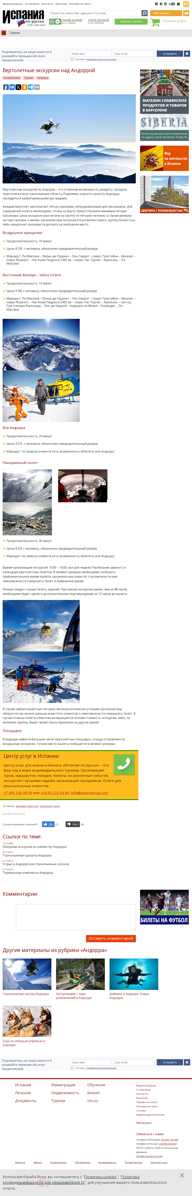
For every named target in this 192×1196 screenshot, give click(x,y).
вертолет (33, 806)
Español (186, 2)
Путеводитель (133, 1162)
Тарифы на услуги (146, 1102)
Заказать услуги (174, 21)
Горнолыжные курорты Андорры (27, 855)
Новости (20, 1162)
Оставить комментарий (111, 938)
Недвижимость (107, 1162)
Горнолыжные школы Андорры (26, 994)
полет (56, 806)
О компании (32, 3)
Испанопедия (58, 1162)
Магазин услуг (159, 1162)
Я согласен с (95, 59)
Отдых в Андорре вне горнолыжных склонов (36, 864)
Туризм (14, 33)
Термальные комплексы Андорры (28, 873)
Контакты (47, 3)
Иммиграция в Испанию (150, 1114)
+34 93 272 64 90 (98, 20)
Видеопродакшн (13, 3)
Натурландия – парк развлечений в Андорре (74, 996)
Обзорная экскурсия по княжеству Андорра (34, 847)
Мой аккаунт (144, 1122)
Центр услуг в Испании (31, 756)
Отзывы (141, 1110)
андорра (21, 806)
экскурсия (46, 806)
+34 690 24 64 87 (71, 20)
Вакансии (61, 3)
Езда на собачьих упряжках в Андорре (24, 1043)
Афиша (38, 1162)
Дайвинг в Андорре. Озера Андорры (129, 996)
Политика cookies (100, 1176)
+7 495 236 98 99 (18, 792)
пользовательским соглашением (101, 59)
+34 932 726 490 (169, 1139)
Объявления (82, 1162)
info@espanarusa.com (89, 792)
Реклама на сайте (80, 3)
